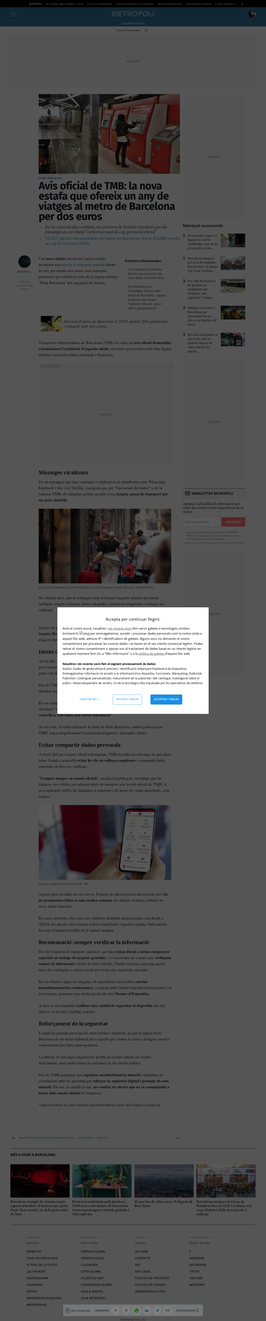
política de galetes (152, 653)
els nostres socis (120, 628)
